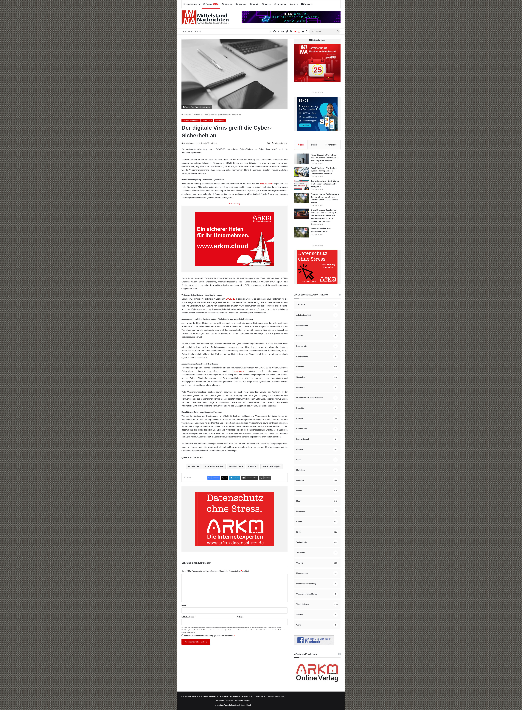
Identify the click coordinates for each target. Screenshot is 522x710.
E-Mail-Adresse (188, 617)
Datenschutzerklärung (237, 627)
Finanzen (227, 4)
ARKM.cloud (279, 696)
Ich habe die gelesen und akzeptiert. (209, 636)
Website (240, 617)
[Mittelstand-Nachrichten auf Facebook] (314, 644)
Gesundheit (219, 121)
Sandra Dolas (189, 143)
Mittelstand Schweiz (242, 701)
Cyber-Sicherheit (214, 466)
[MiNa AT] (299, 31)
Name (184, 605)
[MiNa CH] (295, 31)
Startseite (187, 115)
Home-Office (236, 466)
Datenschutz (198, 115)
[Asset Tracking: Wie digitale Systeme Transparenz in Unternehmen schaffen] (301, 172)
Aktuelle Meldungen (190, 121)
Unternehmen (191, 4)
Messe (267, 4)
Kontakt (307, 4)
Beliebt (314, 145)
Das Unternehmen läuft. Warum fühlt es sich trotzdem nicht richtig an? (325, 184)
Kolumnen (281, 4)
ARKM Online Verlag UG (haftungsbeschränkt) (248, 696)
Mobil (255, 4)
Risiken (253, 466)
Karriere (242, 4)
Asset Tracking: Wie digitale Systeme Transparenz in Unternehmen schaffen (324, 171)
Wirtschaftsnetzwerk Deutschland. (237, 705)
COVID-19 (230, 299)
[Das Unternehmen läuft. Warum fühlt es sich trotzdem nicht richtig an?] (301, 185)
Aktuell (301, 145)
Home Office (266, 183)
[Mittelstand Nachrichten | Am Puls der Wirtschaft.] (205, 18)
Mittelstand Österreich (224, 701)
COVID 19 (194, 466)
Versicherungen (272, 466)
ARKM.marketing (234, 204)
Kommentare (331, 145)
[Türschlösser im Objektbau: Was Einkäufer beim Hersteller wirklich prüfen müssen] (301, 159)
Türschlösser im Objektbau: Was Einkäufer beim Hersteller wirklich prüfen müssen (324, 158)
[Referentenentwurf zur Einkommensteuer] (301, 232)
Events (211, 4)
